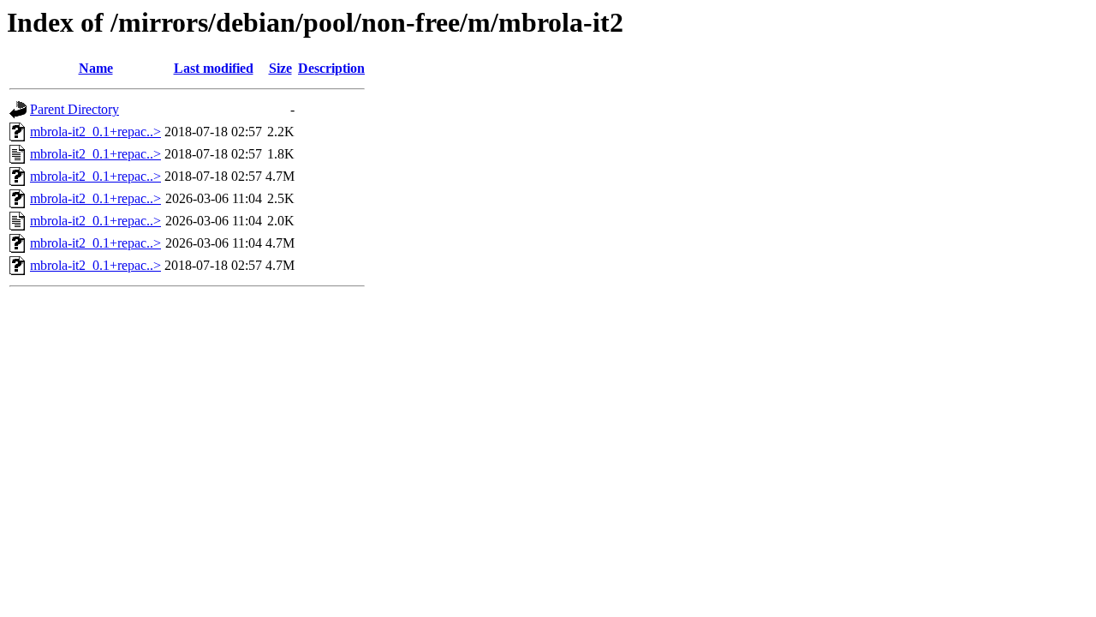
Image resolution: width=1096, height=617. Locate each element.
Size (280, 68)
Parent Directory (74, 109)
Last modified (213, 68)
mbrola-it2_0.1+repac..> (95, 131)
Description (331, 68)
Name (96, 68)
